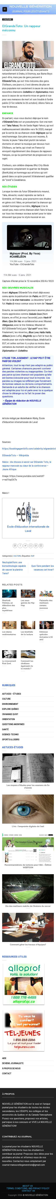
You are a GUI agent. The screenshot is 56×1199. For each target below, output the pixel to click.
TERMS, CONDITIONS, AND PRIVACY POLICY (28, 1188)
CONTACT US (28, 1191)
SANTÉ (5, 729)
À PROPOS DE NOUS (11, 1068)
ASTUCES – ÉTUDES (11, 694)
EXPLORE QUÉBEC (10, 709)
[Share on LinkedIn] (41, 545)
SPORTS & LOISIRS (10, 739)
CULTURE (7, 19)
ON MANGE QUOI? (10, 714)
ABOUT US (27, 1186)
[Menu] (4, 9)
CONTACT (6, 1073)
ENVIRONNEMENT (10, 704)
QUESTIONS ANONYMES (13, 724)
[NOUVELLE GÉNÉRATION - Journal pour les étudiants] (30, 6)
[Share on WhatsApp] (15, 545)
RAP (32, 556)
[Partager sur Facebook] (20, 545)
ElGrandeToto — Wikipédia (15, 455)
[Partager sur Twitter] (25, 545)
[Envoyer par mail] (30, 545)
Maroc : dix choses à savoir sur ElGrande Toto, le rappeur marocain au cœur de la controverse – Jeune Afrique (26, 466)
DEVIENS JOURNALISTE (13, 1063)
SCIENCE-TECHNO (10, 734)
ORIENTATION (8, 719)
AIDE (4, 1058)
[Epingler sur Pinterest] (35, 545)
